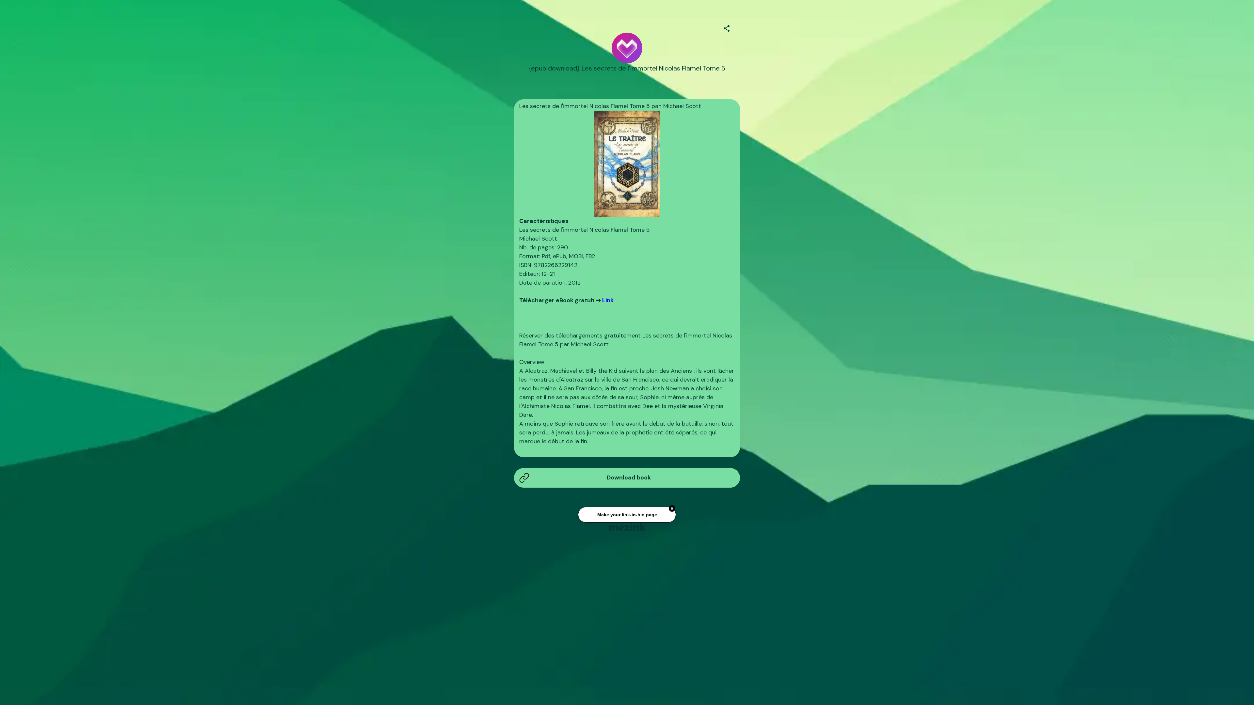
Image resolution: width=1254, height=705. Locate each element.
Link (608, 300)
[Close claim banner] (672, 506)
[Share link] (727, 27)
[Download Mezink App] (627, 526)
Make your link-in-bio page (627, 512)
